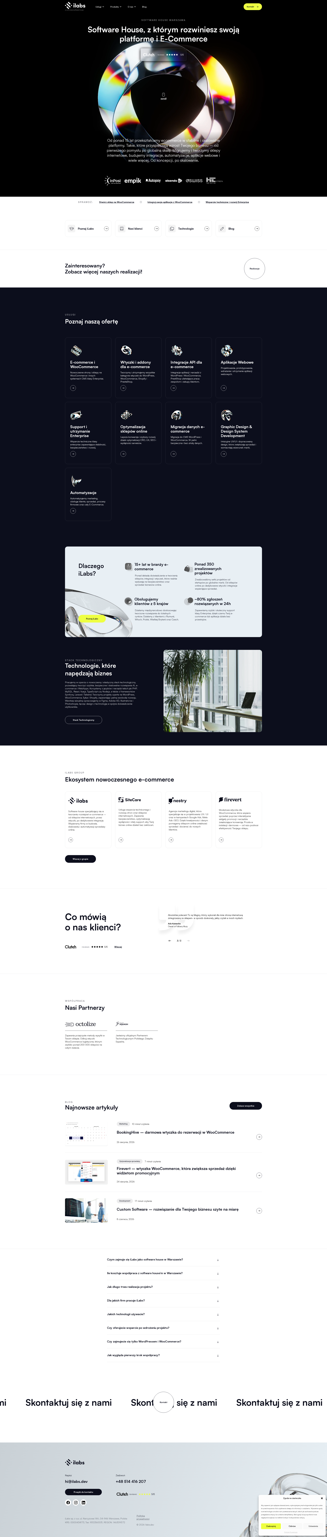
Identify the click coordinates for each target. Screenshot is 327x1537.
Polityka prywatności (143, 1517)
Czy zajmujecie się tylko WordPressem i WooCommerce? (144, 1341)
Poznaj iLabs (92, 618)
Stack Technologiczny (83, 720)
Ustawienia (313, 1526)
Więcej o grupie (80, 859)
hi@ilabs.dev (76, 1481)
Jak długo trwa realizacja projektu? (130, 1286)
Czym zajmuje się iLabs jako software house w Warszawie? (145, 1259)
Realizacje (255, 268)
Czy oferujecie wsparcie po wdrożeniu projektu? (138, 1327)
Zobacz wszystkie (245, 1106)
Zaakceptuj (271, 1526)
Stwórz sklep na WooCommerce (116, 202)
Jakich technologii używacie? (126, 1314)
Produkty (114, 6)
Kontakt (250, 6)
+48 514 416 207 (131, 1481)
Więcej (118, 946)
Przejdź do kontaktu (83, 1492)
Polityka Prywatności (290, 1532)
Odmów (292, 1526)
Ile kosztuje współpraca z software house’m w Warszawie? (145, 1273)
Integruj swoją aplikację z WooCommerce (170, 202)
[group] (88, 367)
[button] (322, 1498)
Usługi (98, 6)
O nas (130, 6)
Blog (144, 6)
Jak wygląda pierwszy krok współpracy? (133, 1355)
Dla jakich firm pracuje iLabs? (126, 1300)
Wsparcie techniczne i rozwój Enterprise (227, 202)
